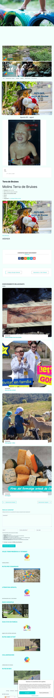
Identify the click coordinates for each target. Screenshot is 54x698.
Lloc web (38, 530)
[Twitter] (48, 12)
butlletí (36, 12)
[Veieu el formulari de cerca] (42, 13)
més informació (5, 235)
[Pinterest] (45, 14)
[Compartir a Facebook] (19, 258)
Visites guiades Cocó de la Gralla (13, 337)
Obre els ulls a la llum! (10, 390)
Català (8, 696)
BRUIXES (22, 78)
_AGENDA (17, 78)
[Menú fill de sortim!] (27, 12)
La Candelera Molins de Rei (15, 198)
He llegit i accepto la (13, 542)
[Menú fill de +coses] (32, 12)
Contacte (12, 690)
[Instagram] (50, 12)
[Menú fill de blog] (23, 12)
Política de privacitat (24, 539)
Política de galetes (35, 695)
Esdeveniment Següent (43, 502)
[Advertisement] (27, 36)
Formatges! (8, 495)
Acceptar (27, 692)
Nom (4, 530)
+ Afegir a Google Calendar (13, 272)
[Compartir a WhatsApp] (28, 258)
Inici (3, 78)
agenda (18, 12)
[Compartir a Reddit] (25, 258)
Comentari (5, 515)
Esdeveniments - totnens (10, 78)
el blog (7, 690)
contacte (27, 14)
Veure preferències (44, 692)
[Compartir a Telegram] (31, 258)
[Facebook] (45, 12)
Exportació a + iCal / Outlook (40, 272)
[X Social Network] (22, 258)
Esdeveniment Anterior (10, 502)
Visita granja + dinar (10, 443)
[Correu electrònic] (34, 258)
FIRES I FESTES (27, 78)
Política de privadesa (17, 542)
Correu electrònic (24, 530)
